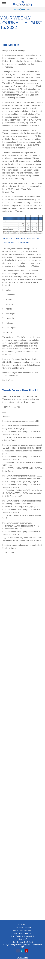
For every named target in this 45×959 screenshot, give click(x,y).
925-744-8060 (26, 930)
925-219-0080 (25, 928)
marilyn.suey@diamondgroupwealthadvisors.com (22, 946)
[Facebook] (18, 950)
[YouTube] (26, 950)
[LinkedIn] (22, 950)
